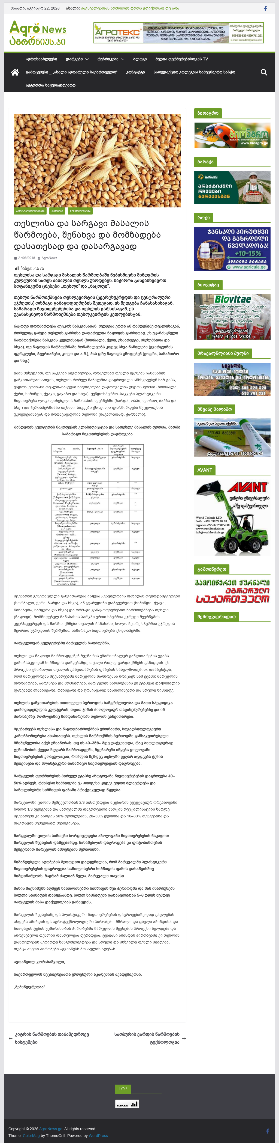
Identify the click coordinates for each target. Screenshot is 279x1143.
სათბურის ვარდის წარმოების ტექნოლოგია (147, 1038)
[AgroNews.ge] (15, 72)
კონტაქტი (135, 72)
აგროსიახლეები (41, 59)
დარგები (74, 59)
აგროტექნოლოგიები (30, 211)
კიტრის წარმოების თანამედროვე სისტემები (52, 1038)
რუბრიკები (108, 59)
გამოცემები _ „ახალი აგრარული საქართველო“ (71, 72)
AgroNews (49, 258)
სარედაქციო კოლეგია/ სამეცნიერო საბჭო (194, 72)
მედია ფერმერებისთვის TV (182, 59)
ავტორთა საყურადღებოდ (51, 85)
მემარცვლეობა (80, 211)
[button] (86, 59)
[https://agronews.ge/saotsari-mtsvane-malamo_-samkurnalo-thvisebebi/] (232, 422)
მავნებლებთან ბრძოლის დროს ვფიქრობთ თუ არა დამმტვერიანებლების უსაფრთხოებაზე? (130, 11)
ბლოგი (140, 59)
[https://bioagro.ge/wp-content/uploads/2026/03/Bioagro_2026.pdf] (232, 126)
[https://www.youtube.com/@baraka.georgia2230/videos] (232, 174)
